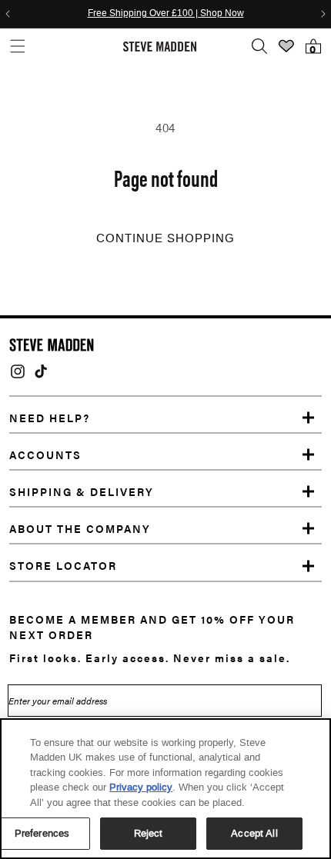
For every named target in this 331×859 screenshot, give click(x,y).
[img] (17, 371)
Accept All (254, 833)
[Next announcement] (323, 14)
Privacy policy (140, 787)
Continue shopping (165, 238)
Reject (148, 833)
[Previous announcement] (7, 14)
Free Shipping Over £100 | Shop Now (166, 13)
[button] (17, 46)
